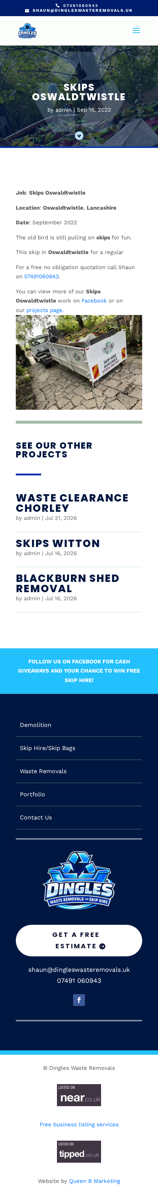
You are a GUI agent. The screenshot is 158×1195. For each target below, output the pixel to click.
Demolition (35, 725)
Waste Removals (43, 771)
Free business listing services (79, 1124)
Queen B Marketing (94, 1181)
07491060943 (41, 276)
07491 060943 (79, 980)
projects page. (45, 310)
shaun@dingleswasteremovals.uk (79, 969)
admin (63, 109)
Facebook (94, 300)
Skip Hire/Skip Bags (47, 748)
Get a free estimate (76, 940)
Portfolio (32, 794)
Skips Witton (58, 543)
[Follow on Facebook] (79, 1000)
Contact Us (36, 817)
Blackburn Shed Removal (68, 583)
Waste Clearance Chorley (72, 503)
